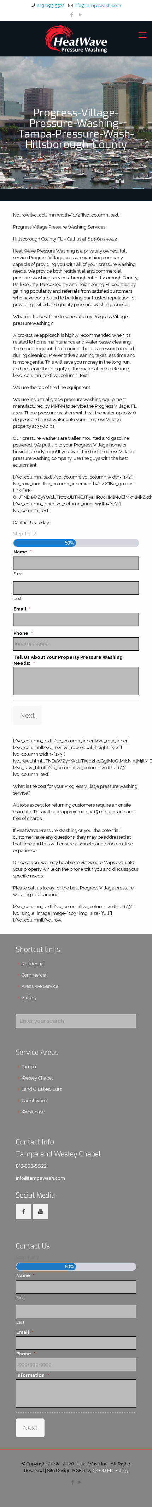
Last (17, 598)
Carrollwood (34, 1100)
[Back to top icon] (137, 1492)
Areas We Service (40, 986)
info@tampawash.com (97, 5)
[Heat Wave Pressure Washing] (76, 38)
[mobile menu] (142, 35)
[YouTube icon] (80, 15)
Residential (33, 963)
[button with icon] (23, 1211)
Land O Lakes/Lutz (42, 1089)
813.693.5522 (50, 5)
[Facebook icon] (72, 15)
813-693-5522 (31, 1166)
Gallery (29, 997)
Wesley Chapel (37, 1078)
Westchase (33, 1111)
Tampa (29, 1066)
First (17, 574)
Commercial (35, 975)
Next (27, 715)
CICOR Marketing (110, 1470)
